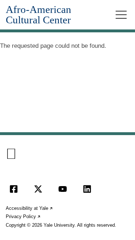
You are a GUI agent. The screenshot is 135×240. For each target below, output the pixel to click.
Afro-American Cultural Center (38, 14)
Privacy (23, 216)
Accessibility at (29, 208)
